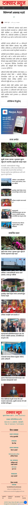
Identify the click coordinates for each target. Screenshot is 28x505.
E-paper (24, 497)
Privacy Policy (10, 497)
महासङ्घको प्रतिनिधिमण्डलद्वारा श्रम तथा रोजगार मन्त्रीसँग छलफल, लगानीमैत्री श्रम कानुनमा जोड (19, 213)
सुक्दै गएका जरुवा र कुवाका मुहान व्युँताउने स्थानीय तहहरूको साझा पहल (13, 161)
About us (4, 497)
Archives (17, 497)
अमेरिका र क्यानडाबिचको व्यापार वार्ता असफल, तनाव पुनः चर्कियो (18, 182)
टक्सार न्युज (7, 22)
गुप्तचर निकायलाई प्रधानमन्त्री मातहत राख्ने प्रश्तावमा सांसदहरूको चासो (12, 379)
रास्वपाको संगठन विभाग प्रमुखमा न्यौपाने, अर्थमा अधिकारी (18, 225)
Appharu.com (21, 504)
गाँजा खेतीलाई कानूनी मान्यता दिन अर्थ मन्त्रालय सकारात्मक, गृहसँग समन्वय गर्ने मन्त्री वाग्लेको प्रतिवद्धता (13, 401)
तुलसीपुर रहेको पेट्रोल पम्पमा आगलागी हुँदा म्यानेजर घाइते (19, 191)
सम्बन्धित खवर (14, 233)
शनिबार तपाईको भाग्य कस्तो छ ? (19, 201)
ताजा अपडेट (14, 139)
